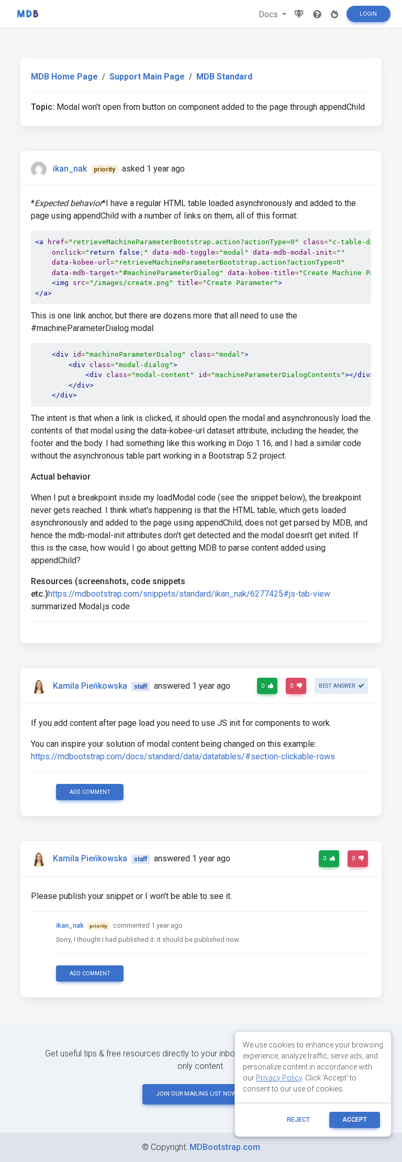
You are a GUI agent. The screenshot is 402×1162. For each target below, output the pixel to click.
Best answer (337, 685)
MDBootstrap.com (224, 1147)
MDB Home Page (64, 77)
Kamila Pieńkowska (90, 686)
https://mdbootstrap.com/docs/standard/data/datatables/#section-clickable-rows (183, 756)
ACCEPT (354, 1119)
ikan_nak (70, 169)
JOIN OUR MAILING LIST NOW (196, 1093)
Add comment (90, 792)
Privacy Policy (279, 1078)
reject (298, 1119)
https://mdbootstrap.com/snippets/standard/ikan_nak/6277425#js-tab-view (189, 594)
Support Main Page (147, 77)
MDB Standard (224, 77)
